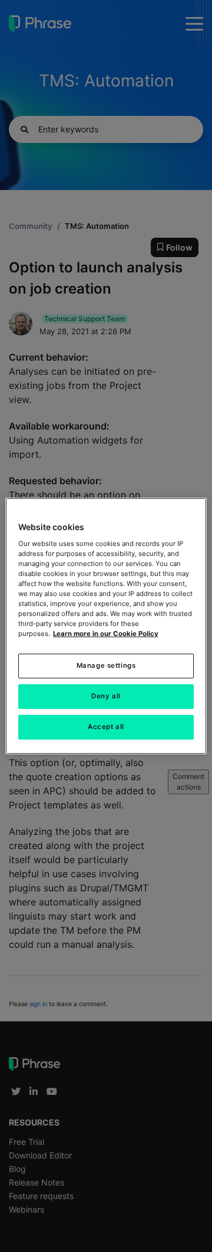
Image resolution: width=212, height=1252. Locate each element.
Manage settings (106, 665)
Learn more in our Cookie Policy (105, 634)
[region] (106, 626)
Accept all (106, 726)
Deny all (106, 696)
